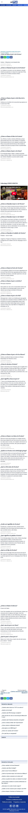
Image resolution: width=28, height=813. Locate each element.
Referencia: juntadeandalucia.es (7, 230)
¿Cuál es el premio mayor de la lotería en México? (14, 773)
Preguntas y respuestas (20, 802)
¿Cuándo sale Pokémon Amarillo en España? (13, 720)
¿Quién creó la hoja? (7, 710)
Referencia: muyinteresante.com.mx (8, 214)
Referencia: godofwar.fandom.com (7, 278)
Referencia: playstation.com (6, 148)
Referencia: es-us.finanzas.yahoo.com (8, 533)
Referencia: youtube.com (5, 644)
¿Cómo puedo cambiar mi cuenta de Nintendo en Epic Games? (14, 782)
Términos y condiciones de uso (14, 799)
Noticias (8, 5)
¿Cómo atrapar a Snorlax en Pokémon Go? (12, 791)
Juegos (14, 5)
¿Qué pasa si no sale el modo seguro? (11, 786)
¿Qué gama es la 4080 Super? (9, 728)
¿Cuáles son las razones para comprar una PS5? (14, 788)
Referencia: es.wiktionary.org (6, 309)
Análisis (20, 5)
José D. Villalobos (5, 52)
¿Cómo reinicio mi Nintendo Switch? (11, 725)
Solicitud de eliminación (6, 64)
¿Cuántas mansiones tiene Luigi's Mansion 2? (18, 692)
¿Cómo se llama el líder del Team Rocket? (12, 722)
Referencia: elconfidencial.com (7, 634)
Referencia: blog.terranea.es (6, 245)
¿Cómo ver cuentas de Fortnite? (10, 730)
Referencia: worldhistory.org (6, 623)
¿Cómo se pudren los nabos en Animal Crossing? (14, 779)
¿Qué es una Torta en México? (9, 770)
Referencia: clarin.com (5, 391)
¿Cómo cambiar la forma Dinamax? (10, 765)
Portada (3, 5)
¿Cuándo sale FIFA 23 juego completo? (11, 713)
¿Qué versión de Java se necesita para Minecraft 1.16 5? (14, 716)
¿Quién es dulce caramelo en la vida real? (12, 776)
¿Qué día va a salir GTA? (5, 693)
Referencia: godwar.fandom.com (7, 107)
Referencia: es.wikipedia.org (6, 65)
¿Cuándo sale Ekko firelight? (9, 768)
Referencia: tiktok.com (5, 464)
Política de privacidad (14, 797)
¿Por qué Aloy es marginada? (9, 733)
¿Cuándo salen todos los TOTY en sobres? (12, 707)
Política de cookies (7, 802)
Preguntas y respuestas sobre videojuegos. (11, 51)
